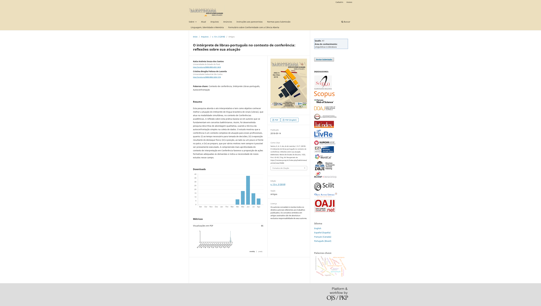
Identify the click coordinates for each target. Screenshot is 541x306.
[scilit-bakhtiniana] (324, 189)
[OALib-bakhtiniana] (325, 197)
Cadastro (339, 2)
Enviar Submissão (324, 59)
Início (195, 36)
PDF (276, 120)
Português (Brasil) (322, 241)
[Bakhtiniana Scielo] (323, 89)
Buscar (346, 21)
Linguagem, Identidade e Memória (207, 27)
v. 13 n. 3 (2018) (218, 36)
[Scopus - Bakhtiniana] (324, 96)
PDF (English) (291, 120)
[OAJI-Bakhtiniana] (325, 211)
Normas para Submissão (278, 21)
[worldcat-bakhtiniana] (324, 159)
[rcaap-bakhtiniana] (325, 177)
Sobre (192, 21)
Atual (203, 21)
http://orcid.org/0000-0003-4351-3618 (207, 67)
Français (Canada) (322, 236)
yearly (260, 251)
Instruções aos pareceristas (250, 21)
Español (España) (322, 232)
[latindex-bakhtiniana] (324, 127)
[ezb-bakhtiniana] (324, 152)
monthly (252, 251)
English (317, 228)
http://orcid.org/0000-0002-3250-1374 (207, 77)
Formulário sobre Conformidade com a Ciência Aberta (253, 27)
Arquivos (214, 21)
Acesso (349, 2)
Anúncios (227, 21)
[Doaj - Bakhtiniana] (324, 109)
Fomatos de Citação (280, 168)
